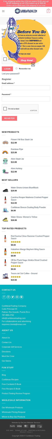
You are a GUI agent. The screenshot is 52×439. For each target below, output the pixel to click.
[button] (33, 64)
